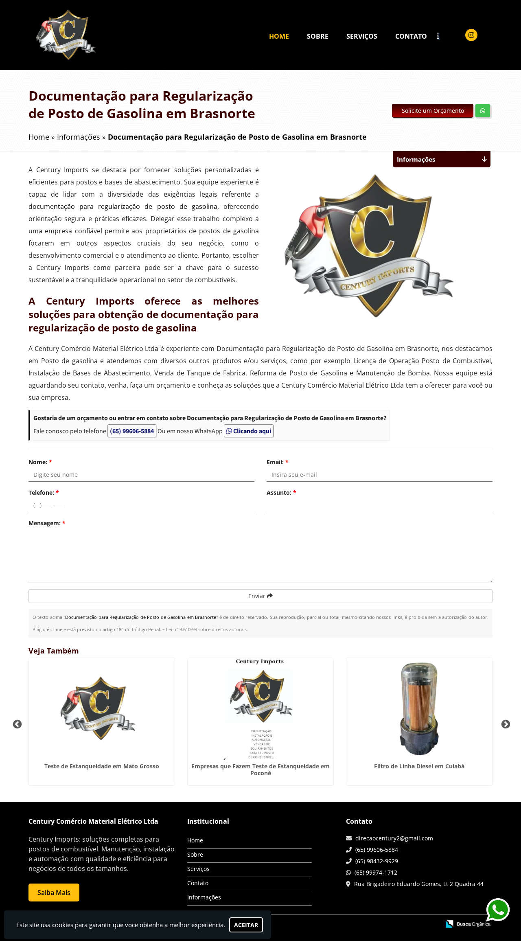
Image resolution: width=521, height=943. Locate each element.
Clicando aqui (251, 431)
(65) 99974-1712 (376, 872)
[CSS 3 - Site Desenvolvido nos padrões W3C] (402, 924)
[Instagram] (471, 35)
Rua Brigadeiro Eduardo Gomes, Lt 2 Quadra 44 (419, 884)
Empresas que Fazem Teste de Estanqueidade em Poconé (260, 769)
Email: (278, 462)
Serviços (361, 36)
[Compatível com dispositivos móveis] (430, 924)
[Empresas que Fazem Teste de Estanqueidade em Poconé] (260, 709)
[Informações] (445, 35)
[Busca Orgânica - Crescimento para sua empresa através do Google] (467, 923)
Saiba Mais (53, 892)
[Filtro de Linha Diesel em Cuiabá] (419, 709)
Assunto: (281, 492)
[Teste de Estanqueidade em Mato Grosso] (102, 709)
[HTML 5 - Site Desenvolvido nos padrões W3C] (374, 924)
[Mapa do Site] (353, 924)
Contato (411, 36)
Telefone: (43, 492)
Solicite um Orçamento (433, 110)
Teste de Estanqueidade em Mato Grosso (101, 766)
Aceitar (246, 925)
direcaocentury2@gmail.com (394, 838)
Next (505, 723)
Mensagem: (47, 523)
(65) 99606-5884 (132, 431)
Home (279, 36)
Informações (204, 897)
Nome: (40, 462)
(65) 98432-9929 (376, 861)
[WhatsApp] (493, 908)
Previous (16, 723)
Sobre (317, 36)
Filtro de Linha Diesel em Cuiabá (419, 766)
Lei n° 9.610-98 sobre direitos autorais (206, 629)
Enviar (257, 596)
